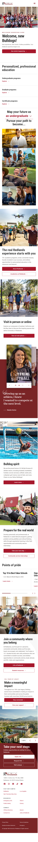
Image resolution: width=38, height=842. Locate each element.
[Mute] (15, 385)
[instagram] (9, 784)
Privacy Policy (5, 822)
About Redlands (18, 269)
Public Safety (7, 803)
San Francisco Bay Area (10, 794)
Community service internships (18, 556)
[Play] (19, 385)
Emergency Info (8, 800)
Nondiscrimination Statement (8, 825)
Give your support (18, 705)
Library (22, 803)
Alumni (22, 810)
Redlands (6, 791)
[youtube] (22, 784)
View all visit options (17, 336)
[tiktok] (17, 784)
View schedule (18, 56)
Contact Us (7, 813)
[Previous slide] (33, 593)
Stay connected (18, 700)
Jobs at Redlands (24, 813)
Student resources (18, 670)
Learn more (18, 482)
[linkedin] (13, 784)
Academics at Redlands (18, 274)
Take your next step (18, 551)
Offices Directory (8, 810)
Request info (18, 761)
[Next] (29, 385)
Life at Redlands (18, 665)
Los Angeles (23, 791)
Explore (4, 81)
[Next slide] (35, 593)
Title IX (21, 800)
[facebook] (5, 784)
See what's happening (18, 51)
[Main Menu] (34, 3)
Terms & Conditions (24, 822)
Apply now (18, 756)
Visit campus (18, 765)
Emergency (22, 825)
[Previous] (9, 385)
